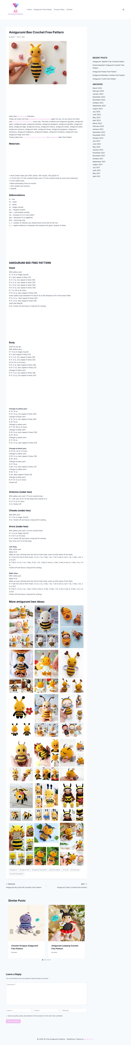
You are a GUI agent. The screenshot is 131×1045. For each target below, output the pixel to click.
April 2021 (96, 176)
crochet (65, 870)
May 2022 (96, 147)
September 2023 (99, 106)
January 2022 (98, 150)
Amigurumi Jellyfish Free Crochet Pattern (108, 62)
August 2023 (98, 109)
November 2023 (99, 100)
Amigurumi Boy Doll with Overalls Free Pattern (23, 885)
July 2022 (96, 141)
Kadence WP (89, 1039)
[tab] (42, 959)
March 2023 (97, 123)
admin (13, 37)
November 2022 (99, 135)
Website (65, 1010)
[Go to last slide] (11, 931)
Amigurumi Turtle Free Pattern (104, 79)
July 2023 (96, 112)
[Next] (81, 931)
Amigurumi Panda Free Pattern (104, 72)
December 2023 (99, 97)
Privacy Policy (59, 9)
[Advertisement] (46, 100)
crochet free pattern (16, 874)
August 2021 (97, 164)
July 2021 (96, 167)
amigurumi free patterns (23, 122)
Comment (11, 985)
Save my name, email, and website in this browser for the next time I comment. (35, 1016)
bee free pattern (54, 870)
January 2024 (98, 94)
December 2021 (99, 153)
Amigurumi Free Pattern (43, 9)
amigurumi (13, 870)
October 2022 (98, 138)
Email (37, 1010)
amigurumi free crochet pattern (35, 137)
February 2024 (98, 91)
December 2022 (99, 132)
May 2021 (96, 173)
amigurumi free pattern (39, 870)
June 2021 (97, 170)
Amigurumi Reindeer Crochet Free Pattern (109, 75)
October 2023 (98, 103)
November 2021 (99, 156)
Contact (69, 9)
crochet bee (75, 870)
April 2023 (97, 120)
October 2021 (98, 159)
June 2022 (97, 144)
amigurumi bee (25, 870)
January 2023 (98, 129)
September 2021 (99, 162)
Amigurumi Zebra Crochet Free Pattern (72, 885)
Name (10, 1010)
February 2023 (98, 126)
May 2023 (96, 117)
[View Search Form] (123, 9)
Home (29, 9)
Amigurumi (53, 137)
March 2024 (97, 88)
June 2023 (97, 115)
